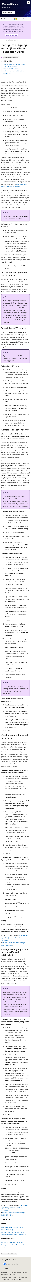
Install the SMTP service (10, 66)
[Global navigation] (1, 18)
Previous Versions (16, 1272)
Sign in (28, 19)
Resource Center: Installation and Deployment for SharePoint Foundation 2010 (14, 1245)
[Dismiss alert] (28, 2)
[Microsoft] (15, 19)
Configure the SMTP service (11, 69)
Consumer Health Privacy (8, 1277)
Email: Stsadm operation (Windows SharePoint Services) (14, 938)
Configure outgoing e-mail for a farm (13, 71)
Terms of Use (23, 1277)
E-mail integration (11, 40)
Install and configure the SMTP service (14, 64)
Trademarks (4, 1279)
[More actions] (28, 40)
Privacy (12, 1274)
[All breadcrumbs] (2, 40)
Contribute (4, 1274)
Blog (24, 1272)
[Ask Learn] (25, 40)
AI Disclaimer (5, 1272)
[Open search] (23, 18)
